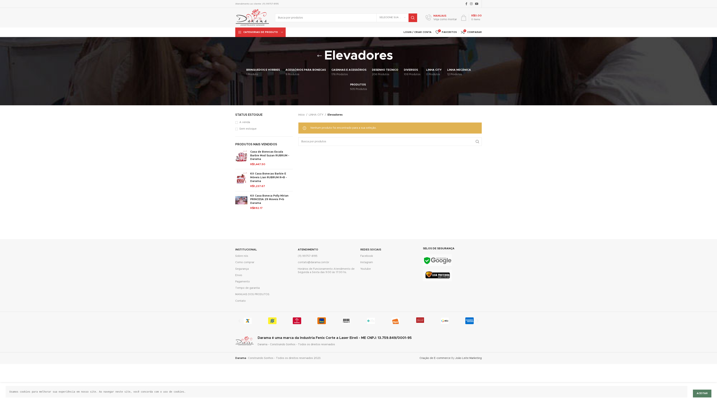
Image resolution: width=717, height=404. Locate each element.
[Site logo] (252, 17)
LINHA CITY (316, 115)
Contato (240, 301)
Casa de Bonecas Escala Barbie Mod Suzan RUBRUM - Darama (269, 155)
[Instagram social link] (471, 4)
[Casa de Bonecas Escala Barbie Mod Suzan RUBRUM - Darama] (241, 158)
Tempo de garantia (247, 288)
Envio (238, 275)
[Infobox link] (441, 18)
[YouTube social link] (477, 4)
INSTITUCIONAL (246, 249)
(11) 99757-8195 (307, 256)
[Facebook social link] (466, 4)
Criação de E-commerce (435, 358)
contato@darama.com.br (313, 262)
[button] (239, 320)
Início (301, 115)
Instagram (366, 262)
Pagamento (242, 281)
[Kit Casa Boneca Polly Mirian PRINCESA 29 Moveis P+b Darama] (241, 202)
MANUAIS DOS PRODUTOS (252, 294)
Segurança (242, 269)
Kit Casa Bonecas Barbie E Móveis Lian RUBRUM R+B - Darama (268, 177)
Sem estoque (248, 129)
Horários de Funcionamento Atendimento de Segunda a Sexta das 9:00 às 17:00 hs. (326, 271)
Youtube (365, 269)
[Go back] (319, 56)
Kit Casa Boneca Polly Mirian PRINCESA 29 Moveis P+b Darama (269, 199)
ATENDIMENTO (308, 249)
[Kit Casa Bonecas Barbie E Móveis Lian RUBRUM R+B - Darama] (241, 180)
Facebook (366, 256)
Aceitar (702, 393)
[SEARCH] (413, 17)
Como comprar (244, 262)
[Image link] (437, 260)
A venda (244, 122)
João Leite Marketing (468, 358)
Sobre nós (241, 256)
